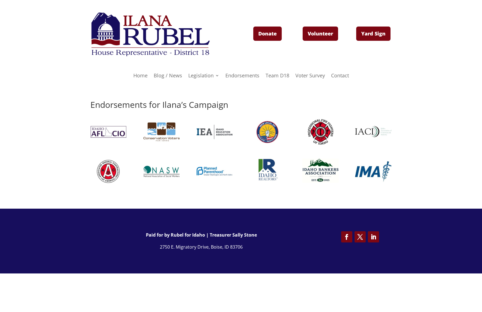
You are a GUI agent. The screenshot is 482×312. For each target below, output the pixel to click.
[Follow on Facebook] (346, 236)
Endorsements (242, 76)
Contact (340, 76)
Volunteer (320, 33)
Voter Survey (310, 76)
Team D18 (277, 76)
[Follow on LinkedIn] (373, 236)
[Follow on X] (360, 236)
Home (140, 76)
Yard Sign (373, 33)
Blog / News (168, 76)
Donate (267, 33)
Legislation (201, 76)
